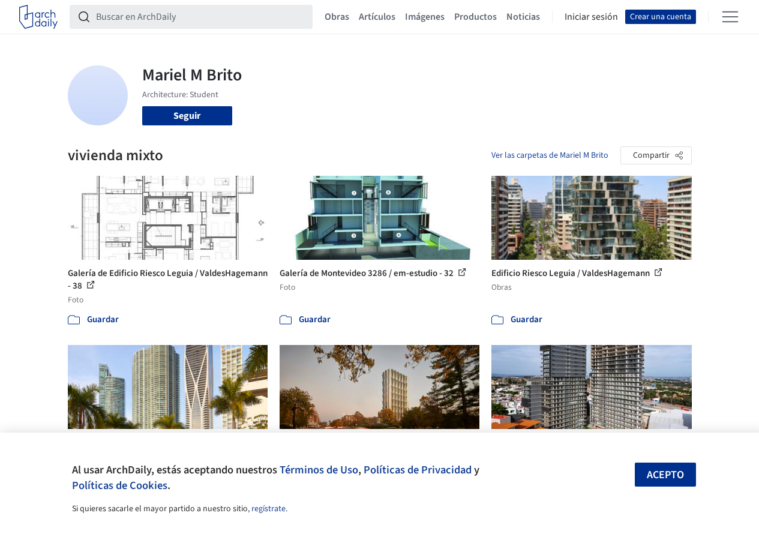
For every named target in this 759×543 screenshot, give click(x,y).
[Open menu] (730, 16)
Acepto (665, 474)
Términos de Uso (319, 470)
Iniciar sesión (591, 16)
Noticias (523, 16)
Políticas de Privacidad (418, 470)
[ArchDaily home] (38, 17)
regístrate (268, 509)
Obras (337, 16)
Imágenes (425, 16)
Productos (475, 16)
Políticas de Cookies (119, 485)
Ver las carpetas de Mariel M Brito (549, 155)
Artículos (377, 16)
